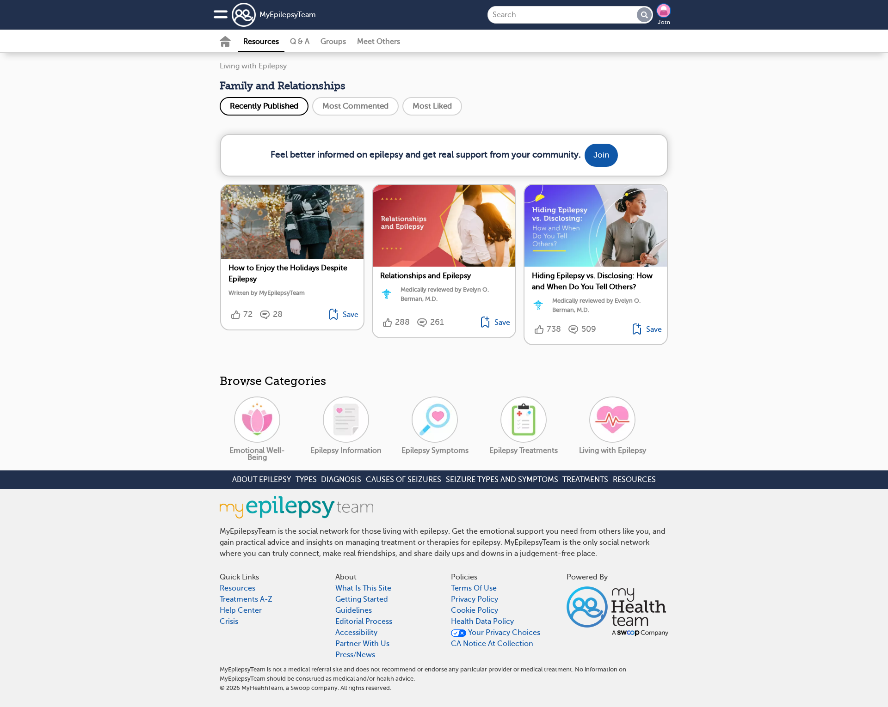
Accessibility (356, 632)
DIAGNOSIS (341, 479)
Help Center (241, 610)
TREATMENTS (585, 479)
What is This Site (363, 588)
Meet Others (378, 41)
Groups (333, 41)
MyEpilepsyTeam (287, 15)
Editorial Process (363, 621)
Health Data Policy (482, 621)
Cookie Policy (474, 610)
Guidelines (353, 610)
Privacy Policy (474, 599)
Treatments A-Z (246, 599)
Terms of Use (474, 588)
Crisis (229, 621)
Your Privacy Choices (503, 632)
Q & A (299, 41)
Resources (261, 41)
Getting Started (361, 599)
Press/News (355, 655)
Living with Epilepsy (253, 66)
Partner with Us (362, 644)
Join (664, 22)
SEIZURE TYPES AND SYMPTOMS (502, 479)
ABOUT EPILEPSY (261, 479)
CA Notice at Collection (492, 644)
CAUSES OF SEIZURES (403, 479)
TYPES (306, 479)
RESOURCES (634, 479)
